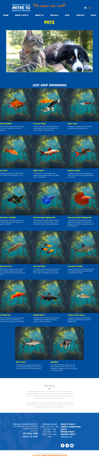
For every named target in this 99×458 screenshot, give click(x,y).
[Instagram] (67, 445)
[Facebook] (63, 445)
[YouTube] (72, 445)
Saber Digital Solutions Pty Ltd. (54, 455)
